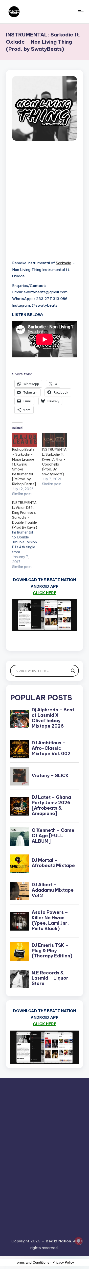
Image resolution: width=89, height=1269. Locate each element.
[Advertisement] (44, 206)
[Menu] (80, 11)
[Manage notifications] (79, 1241)
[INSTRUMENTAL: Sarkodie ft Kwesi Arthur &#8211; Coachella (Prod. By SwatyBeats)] (54, 440)
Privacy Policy (63, 1262)
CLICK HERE (44, 592)
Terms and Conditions (32, 1262)
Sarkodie (63, 263)
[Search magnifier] (72, 670)
